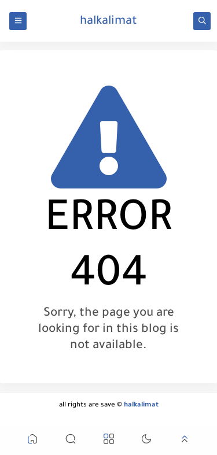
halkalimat (108, 22)
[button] (32, 441)
